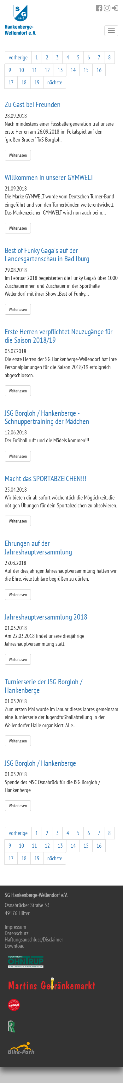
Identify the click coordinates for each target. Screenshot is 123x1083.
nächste (54, 82)
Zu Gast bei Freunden (33, 104)
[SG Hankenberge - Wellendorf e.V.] (20, 20)
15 (86, 70)
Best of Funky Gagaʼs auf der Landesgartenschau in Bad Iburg (47, 254)
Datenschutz (16, 933)
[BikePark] (61, 1048)
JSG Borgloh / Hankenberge (40, 763)
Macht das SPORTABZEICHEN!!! (45, 478)
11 (34, 70)
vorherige (18, 57)
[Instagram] (107, 8)
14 (73, 70)
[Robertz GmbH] (61, 1026)
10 (21, 70)
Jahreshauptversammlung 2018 (46, 617)
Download (15, 946)
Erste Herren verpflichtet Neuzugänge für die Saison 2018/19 (59, 336)
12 (47, 70)
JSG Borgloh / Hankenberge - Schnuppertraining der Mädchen (47, 417)
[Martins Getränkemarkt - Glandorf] (61, 983)
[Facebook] (99, 8)
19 (36, 82)
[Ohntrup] (61, 962)
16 (99, 70)
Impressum (15, 927)
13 (60, 70)
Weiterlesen (18, 155)
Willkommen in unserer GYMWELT (49, 177)
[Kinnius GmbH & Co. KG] (61, 1005)
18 (23, 82)
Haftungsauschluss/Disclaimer (34, 939)
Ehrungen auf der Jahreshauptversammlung (38, 547)
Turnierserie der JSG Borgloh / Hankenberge (43, 686)
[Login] (115, 8)
